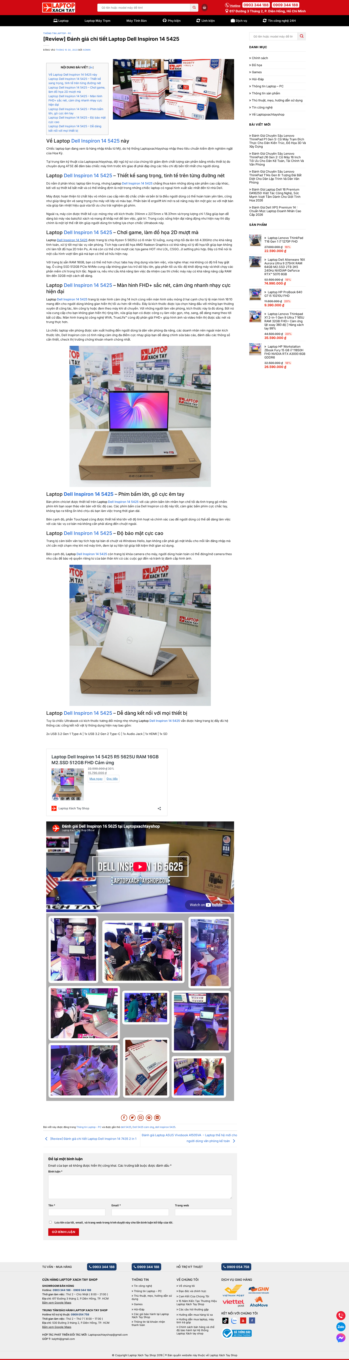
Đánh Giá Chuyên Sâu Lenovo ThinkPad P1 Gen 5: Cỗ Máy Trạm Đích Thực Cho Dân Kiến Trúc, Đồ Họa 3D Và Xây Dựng (277, 141)
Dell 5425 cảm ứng (143, 1127)
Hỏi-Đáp (258, 79)
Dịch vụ (241, 21)
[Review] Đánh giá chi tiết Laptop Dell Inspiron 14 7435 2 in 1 (92, 1139)
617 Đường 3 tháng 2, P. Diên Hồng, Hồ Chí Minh (267, 11)
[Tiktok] (225, 1320)
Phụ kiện (174, 21)
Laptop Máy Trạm (97, 21)
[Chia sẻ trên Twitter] (132, 1118)
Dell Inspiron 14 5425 (95, 141)
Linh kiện (208, 21)
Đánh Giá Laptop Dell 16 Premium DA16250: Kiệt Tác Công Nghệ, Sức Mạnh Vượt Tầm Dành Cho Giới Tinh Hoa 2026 (275, 195)
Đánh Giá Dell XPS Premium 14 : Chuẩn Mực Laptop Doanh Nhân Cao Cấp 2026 (275, 211)
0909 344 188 (285, 5)
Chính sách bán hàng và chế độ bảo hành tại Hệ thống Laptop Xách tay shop (195, 1330)
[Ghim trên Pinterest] (149, 1118)
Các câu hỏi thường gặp (194, 1309)
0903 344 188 (256, 5)
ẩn (91, 67)
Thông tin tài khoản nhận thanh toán (148, 1323)
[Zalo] (234, 1320)
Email (116, 1205)
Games (257, 72)
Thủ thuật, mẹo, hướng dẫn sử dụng (277, 100)
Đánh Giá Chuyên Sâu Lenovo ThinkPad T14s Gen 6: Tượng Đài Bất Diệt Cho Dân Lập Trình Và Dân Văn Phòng (275, 177)
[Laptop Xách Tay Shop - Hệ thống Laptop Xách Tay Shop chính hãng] (58, 8)
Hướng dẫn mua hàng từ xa (196, 1314)
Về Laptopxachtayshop (268, 114)
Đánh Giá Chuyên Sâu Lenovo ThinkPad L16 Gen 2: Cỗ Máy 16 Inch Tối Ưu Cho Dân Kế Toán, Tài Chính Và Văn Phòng (276, 159)
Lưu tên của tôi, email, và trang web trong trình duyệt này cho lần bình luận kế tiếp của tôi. (114, 1222)
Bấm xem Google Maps (56, 1302)
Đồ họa (257, 65)
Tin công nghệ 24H (282, 21)
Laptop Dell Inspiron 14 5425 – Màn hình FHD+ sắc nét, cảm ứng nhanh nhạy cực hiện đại (75, 100)
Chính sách (260, 58)
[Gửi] (194, 8)
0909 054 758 (237, 1267)
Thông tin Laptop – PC (268, 86)
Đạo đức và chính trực (192, 1291)
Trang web (182, 1205)
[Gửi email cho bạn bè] (141, 1118)
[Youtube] (243, 1320)
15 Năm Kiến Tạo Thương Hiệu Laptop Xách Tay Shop (197, 1303)
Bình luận (55, 1171)
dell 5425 (126, 1127)
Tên (51, 1205)
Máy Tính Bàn (136, 21)
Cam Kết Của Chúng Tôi (194, 1296)
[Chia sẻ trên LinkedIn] (157, 1118)
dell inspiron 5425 (165, 1127)
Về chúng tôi (187, 1285)
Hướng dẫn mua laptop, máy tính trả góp (195, 1321)
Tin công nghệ (262, 107)
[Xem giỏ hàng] (205, 7)
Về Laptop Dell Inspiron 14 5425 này (72, 74)
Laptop (63, 21)
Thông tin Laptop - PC (57, 33)
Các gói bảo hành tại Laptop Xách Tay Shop (150, 1316)
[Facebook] (252, 1320)
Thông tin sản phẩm (266, 93)
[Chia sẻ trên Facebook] (124, 1118)
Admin (87, 50)
